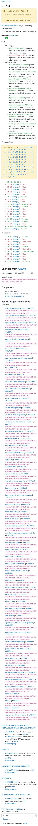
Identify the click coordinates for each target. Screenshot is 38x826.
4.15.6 (21, 174)
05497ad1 (19, 557)
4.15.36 (30, 172)
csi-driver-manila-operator (15, 415)
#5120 (12, 787)
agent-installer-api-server (14, 308)
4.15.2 (8, 199)
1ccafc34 (30, 564)
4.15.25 (8, 192)
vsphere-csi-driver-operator (15, 715)
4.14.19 (22, 147)
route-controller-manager (14, 687)
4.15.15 (7, 162)
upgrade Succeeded (16, 48)
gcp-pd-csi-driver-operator (15, 481)
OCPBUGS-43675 (11, 799)
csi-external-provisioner (14, 431)
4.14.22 (14, 150)
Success (24, 197)
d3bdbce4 (26, 519)
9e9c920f (26, 542)
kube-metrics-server (12, 505)
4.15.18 (30, 162)
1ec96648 (15, 694)
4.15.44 (8, 256)
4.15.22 (30, 164)
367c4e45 (9, 351)
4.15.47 (8, 254)
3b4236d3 (26, 438)
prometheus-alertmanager (15, 672)
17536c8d (22, 594)
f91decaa (32, 587)
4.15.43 (8, 259)
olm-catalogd (10, 601)
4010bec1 (8, 401)
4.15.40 (8, 182)
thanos (7, 701)
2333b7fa (9, 360)
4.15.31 (30, 169)
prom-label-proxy (11, 658)
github (26, 823)
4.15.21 (22, 164)
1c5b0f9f (8, 497)
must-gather (9, 580)
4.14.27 (8, 214)
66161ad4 (16, 701)
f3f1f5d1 (24, 658)
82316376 (13, 367)
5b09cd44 (20, 616)
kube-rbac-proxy (11, 512)
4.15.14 (30, 159)
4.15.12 (14, 159)
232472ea (9, 635)
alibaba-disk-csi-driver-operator (17, 330)
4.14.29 (22, 152)
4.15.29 (14, 169)
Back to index (6, 1)
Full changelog (10, 744)
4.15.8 (6, 177)
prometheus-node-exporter (15, 679)
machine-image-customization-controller (20, 533)
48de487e (21, 580)
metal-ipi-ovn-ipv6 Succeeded (20, 133)
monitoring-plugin (12, 549)
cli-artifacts (9, 375)
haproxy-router (11, 488)
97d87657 (11, 535)
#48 (24, 801)
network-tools (10, 594)
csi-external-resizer (12, 438)
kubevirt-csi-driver (12, 519)
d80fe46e (9, 573)
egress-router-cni (11, 474)
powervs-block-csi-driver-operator (18, 649)
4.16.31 (8, 242)
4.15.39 (8, 184)
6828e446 (21, 665)
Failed (24, 184)
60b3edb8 (31, 382)
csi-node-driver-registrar (14, 453)
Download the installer (9, 26)
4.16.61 (8, 237)
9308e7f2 (24, 512)
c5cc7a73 (30, 687)
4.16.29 (8, 247)
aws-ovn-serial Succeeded (19, 65)
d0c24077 (9, 625)
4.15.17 (22, 162)
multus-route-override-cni (14, 564)
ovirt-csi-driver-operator (14, 642)
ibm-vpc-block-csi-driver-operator (18, 495)
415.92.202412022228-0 (14, 296)
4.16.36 (8, 239)
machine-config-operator (14, 526)
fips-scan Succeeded (17, 98)
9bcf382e (31, 415)
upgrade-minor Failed (17, 55)
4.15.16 (14, 162)
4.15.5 (14, 174)
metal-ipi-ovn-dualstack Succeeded (22, 124)
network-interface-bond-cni (15, 587)
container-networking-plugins (15, 766)
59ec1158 (30, 308)
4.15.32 (8, 189)
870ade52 (31, 672)
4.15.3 (8, 197)
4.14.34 (8, 212)
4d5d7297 (30, 526)
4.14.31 (7, 155)
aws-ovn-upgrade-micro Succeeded (22, 72)
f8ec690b (24, 474)
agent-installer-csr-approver (15, 315)
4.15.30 (22, 169)
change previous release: (10, 811)
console (5, 749)
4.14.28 (14, 152)
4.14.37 (14, 157)
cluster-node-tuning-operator (16, 398)
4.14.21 (7, 150)
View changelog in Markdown (12, 809)
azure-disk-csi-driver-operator (16, 339)
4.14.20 (29, 147)
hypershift (6, 778)
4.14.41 (8, 207)
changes (16, 184)
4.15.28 (7, 169)
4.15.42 (8, 261)
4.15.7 (27, 174)
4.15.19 (7, 164)
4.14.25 (8, 216)
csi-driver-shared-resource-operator (18, 422)
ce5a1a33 (29, 431)
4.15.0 (8, 202)
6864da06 (9, 391)
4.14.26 (7, 152)
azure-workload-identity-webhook (18, 358)
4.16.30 (8, 244)
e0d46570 (32, 715)
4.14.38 (22, 157)
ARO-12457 (9, 732)
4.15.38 (8, 187)
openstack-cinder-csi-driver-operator (19, 623)
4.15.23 (7, 167)
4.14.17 (8, 221)
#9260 (25, 734)
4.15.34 (14, 172)
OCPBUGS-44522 (12, 782)
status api (13, 36)
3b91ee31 (31, 481)
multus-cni (9, 557)
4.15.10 (7, 159)
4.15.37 (7, 174)
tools (7, 708)
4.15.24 (14, 167)
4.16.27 (8, 252)
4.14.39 (30, 157)
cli (6, 367)
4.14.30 (30, 152)
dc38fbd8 (23, 488)
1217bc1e (24, 549)
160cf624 (8, 341)
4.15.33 (7, 172)
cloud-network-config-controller (17, 389)
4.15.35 (22, 172)
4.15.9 (13, 177)
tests (7, 694)
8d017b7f (8, 424)
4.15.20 (14, 164)
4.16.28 (8, 249)
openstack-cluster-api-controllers (17, 632)
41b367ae (8, 332)
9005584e (30, 453)
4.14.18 (8, 219)
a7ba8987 (27, 408)
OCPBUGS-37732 (11, 770)
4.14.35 (30, 155)
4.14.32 (14, 155)
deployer (8, 460)
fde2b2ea (32, 315)
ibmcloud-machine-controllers (15, 795)
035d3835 (22, 601)
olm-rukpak (9, 616)
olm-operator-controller (14, 609)
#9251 (16, 741)
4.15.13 (22, 159)
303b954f (29, 609)
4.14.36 (7, 157)
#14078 (8, 758)
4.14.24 (30, 150)
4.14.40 (8, 209)
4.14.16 (8, 224)
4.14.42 (8, 204)
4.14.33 (22, 155)
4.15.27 (30, 167)
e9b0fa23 (30, 642)
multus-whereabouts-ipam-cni (16, 571)
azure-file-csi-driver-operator (16, 349)
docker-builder (10, 467)
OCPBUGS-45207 (11, 737)
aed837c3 (32, 679)
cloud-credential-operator (15, 382)
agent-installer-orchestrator (15, 323)
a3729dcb (9, 651)
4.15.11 (8, 194)
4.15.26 (22, 167)
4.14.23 (22, 150)
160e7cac (22, 467)
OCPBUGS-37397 (11, 753)
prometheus (9, 665)
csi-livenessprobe (11, 445)
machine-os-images (12, 542)
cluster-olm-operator (13, 408)
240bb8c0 (25, 445)
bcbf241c (26, 505)
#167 (32, 770)
